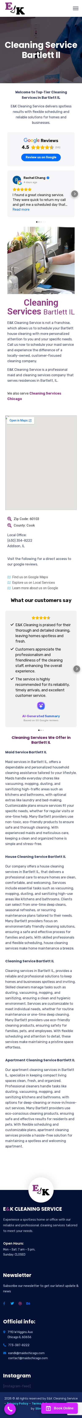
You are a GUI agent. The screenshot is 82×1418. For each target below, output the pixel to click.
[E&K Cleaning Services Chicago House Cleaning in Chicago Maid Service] (15, 8)
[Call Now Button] (10, 1409)
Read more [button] (21, 209)
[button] (7, 193)
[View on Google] (17, 180)
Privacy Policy (17, 1403)
